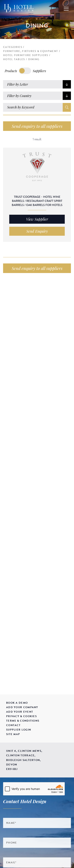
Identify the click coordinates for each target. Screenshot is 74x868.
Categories (12, 47)
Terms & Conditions (22, 721)
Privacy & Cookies (21, 716)
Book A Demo (17, 703)
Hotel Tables (14, 59)
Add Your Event (19, 712)
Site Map (13, 734)
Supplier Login (18, 730)
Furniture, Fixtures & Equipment (30, 51)
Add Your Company (22, 707)
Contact (13, 725)
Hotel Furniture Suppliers (25, 55)
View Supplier (37, 219)
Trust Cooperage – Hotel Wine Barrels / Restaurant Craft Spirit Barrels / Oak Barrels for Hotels (37, 201)
